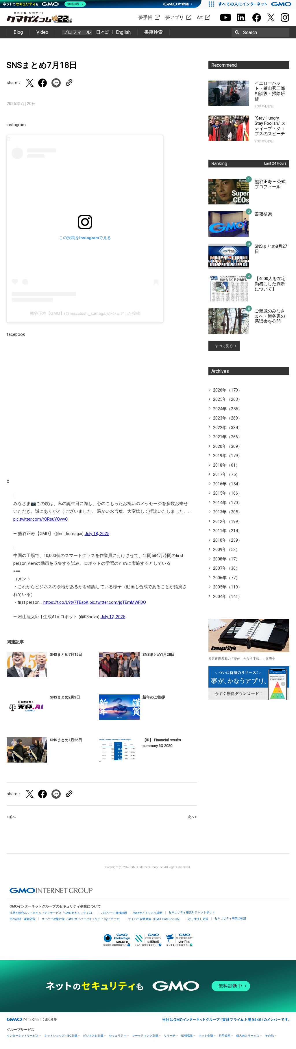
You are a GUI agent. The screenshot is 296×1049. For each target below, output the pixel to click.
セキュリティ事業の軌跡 (230, 918)
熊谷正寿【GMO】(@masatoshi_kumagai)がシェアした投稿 (85, 313)
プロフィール (77, 32)
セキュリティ (117, 1035)
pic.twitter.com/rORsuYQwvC (40, 519)
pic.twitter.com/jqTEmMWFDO (118, 602)
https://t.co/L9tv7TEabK (65, 602)
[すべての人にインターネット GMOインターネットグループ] (255, 4)
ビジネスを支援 (93, 1035)
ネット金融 (206, 1035)
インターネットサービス (22, 1035)
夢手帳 (145, 17)
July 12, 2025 (113, 616)
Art (200, 17)
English (123, 32)
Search (250, 32)
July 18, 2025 (97, 533)
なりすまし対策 (198, 919)
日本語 (103, 32)
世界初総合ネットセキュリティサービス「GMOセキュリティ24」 (52, 912)
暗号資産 (224, 1035)
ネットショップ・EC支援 (60, 1035)
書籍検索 (153, 32)
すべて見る (224, 346)
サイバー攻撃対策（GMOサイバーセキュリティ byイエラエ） (82, 919)
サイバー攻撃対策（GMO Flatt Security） (155, 919)
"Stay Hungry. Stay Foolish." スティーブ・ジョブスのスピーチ (270, 125)
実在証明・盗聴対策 (23, 919)
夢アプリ (174, 17)
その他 (269, 1035)
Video (42, 32)
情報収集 (187, 1035)
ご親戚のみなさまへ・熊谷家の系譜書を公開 (270, 316)
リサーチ (169, 1035)
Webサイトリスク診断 (147, 912)
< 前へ (11, 817)
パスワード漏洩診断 (114, 912)
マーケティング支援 (145, 1035)
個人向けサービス (247, 1035)
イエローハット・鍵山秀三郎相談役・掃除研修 (270, 91)
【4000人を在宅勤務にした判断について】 (270, 284)
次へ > (192, 817)
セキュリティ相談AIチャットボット (192, 912)
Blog (18, 32)
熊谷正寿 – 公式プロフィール (270, 184)
